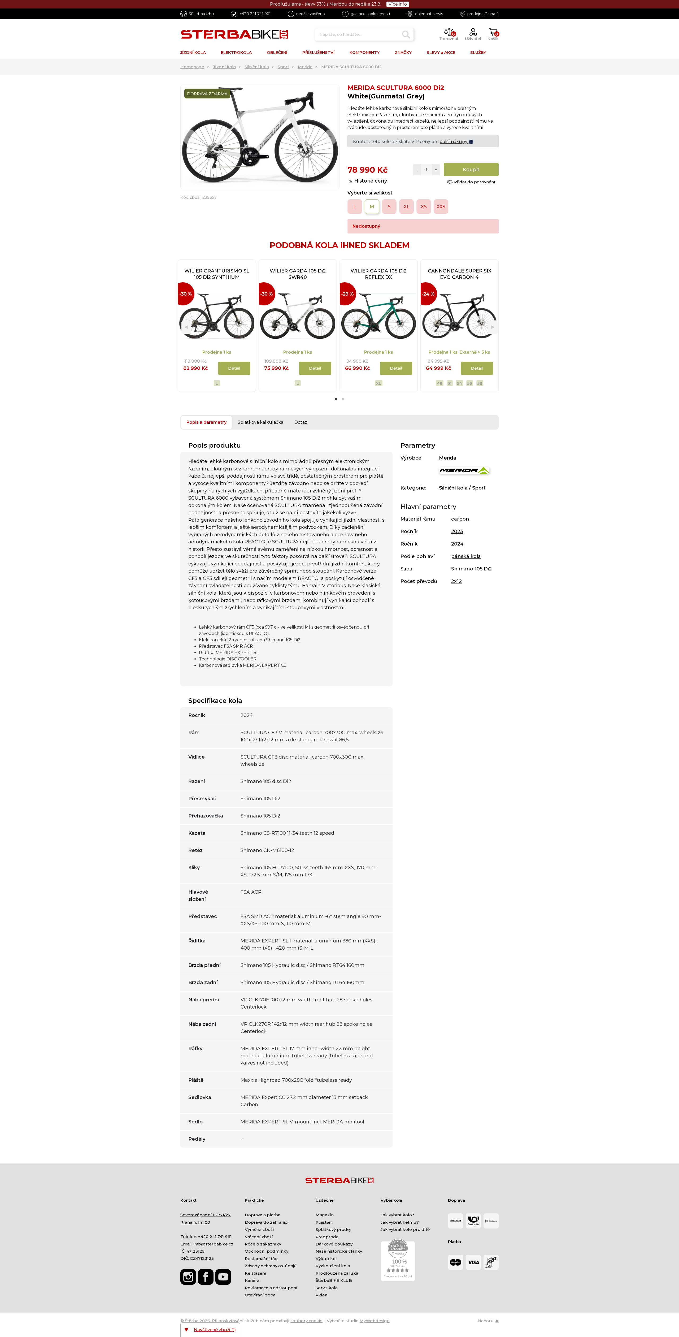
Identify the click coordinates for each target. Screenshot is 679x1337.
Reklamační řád (261, 1258)
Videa (321, 1294)
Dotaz (300, 422)
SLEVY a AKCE (441, 52)
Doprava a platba (262, 1214)
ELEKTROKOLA (236, 52)
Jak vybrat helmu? (400, 1222)
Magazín (325, 1214)
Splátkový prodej (333, 1229)
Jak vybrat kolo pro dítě (405, 1229)
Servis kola (327, 1287)
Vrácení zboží (259, 1236)
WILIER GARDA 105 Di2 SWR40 (298, 274)
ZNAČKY (403, 52)
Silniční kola (257, 66)
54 (459, 383)
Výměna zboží (259, 1229)
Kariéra (252, 1280)
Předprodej (328, 1236)
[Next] (331, 137)
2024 (457, 544)
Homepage (192, 66)
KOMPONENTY (365, 52)
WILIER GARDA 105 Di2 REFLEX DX (379, 274)
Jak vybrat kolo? (397, 1214)
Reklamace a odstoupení (271, 1287)
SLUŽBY (478, 52)
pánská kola (466, 556)
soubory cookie (306, 1320)
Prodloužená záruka (337, 1273)
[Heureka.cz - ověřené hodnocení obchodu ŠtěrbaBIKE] (398, 1259)
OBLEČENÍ (277, 52)
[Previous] (189, 137)
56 (469, 383)
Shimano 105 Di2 (471, 569)
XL (378, 383)
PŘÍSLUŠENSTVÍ (318, 52)
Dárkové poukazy (334, 1244)
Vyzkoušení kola (333, 1265)
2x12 (456, 581)
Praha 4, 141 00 (195, 1222)
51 (449, 383)
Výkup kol (326, 1258)
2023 (457, 531)
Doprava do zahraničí (267, 1222)
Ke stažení (255, 1273)
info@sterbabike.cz (213, 1244)
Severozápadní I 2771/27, (205, 1214)
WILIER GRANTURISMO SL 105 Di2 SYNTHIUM (216, 274)
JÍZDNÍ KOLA (193, 52)
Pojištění (324, 1222)
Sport (283, 66)
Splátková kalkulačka (260, 422)
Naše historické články (339, 1251)
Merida (305, 66)
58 (479, 383)
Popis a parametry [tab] (206, 422)
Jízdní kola (224, 66)
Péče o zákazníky (263, 1244)
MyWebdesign (375, 1320)
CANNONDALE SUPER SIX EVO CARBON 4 (459, 274)
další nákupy (454, 141)
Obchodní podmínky (266, 1251)
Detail (234, 368)
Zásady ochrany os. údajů (271, 1265)
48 (439, 383)
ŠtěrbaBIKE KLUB (334, 1280)
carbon (460, 519)
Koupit (471, 169)
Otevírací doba (260, 1294)
